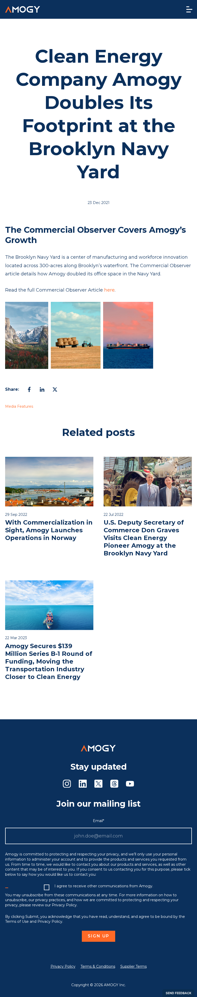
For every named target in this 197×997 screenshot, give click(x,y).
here (109, 290)
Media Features (19, 406)
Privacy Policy (63, 966)
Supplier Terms (133, 966)
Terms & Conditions (98, 966)
